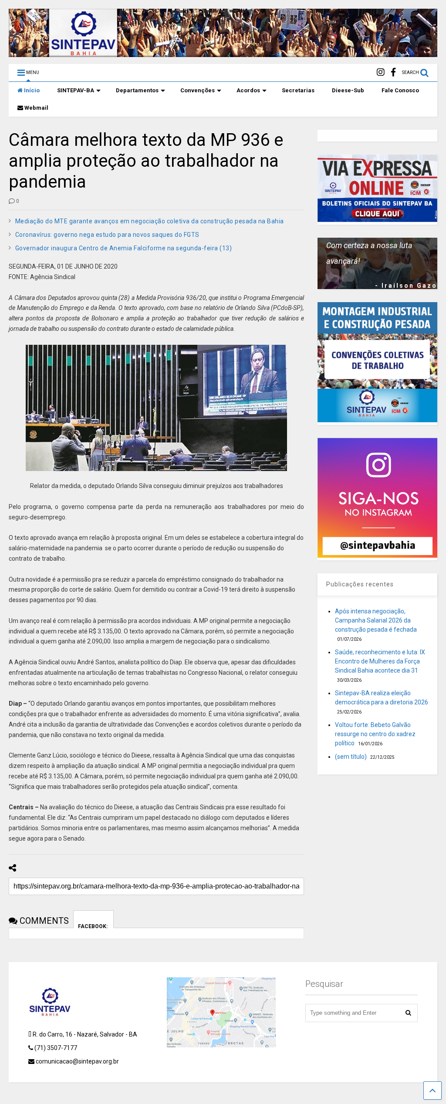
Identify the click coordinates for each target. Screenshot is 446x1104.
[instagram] (381, 72)
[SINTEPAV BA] (223, 53)
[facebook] (393, 72)
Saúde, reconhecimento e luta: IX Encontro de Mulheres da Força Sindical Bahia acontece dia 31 (380, 661)
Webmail (36, 107)
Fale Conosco (400, 90)
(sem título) (351, 756)
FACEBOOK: (93, 925)
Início (32, 90)
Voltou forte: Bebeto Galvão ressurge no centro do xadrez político (375, 734)
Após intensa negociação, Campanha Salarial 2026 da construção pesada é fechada (376, 620)
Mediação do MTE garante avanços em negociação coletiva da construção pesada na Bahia (149, 221)
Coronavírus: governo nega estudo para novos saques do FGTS (107, 234)
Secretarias (298, 90)
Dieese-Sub (348, 90)
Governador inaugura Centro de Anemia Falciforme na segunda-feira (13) (123, 248)
